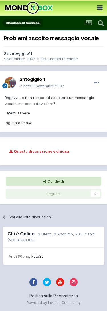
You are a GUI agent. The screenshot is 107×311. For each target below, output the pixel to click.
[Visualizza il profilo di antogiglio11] (10, 82)
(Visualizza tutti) (21, 239)
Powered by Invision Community (54, 302)
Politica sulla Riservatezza (53, 295)
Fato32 (37, 256)
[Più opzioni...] (96, 82)
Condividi (55, 181)
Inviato (41, 86)
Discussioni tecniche (59, 58)
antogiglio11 (20, 53)
